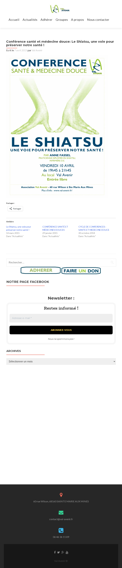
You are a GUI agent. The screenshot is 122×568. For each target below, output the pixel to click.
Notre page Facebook (27, 282)
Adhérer (46, 19)
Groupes (62, 19)
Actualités (30, 19)
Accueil (14, 19)
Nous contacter (98, 19)
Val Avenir (37, 50)
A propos (77, 19)
